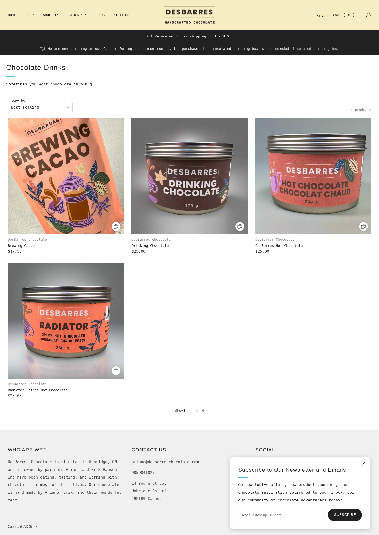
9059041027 (143, 472)
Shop (29, 15)
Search (319, 16)
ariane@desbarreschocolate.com (165, 461)
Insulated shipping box (315, 49)
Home (12, 15)
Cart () (344, 15)
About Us (51, 15)
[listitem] (189, 36)
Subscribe (345, 515)
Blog (100, 15)
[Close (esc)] (363, 464)
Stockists (78, 15)
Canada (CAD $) (20, 527)
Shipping (122, 15)
